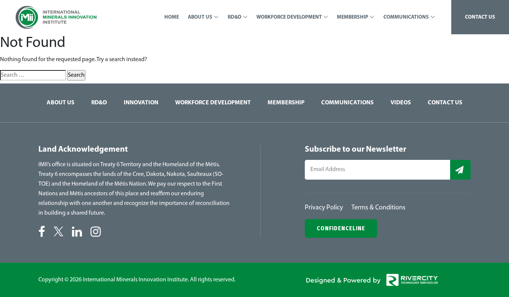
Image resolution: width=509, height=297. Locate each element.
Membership (286, 103)
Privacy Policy (324, 208)
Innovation (141, 103)
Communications (347, 103)
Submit (460, 170)
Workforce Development (213, 103)
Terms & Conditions (378, 208)
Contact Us (445, 103)
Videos (401, 103)
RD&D (99, 103)
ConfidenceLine (341, 228)
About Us (61, 103)
